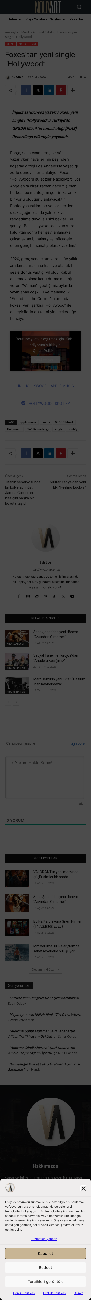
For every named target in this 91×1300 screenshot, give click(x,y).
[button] (83, 1188)
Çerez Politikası (24, 1293)
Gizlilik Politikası (54, 1293)
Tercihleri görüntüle (46, 1281)
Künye (78, 1293)
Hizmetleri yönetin (44, 1239)
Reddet (45, 1267)
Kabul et (45, 1253)
